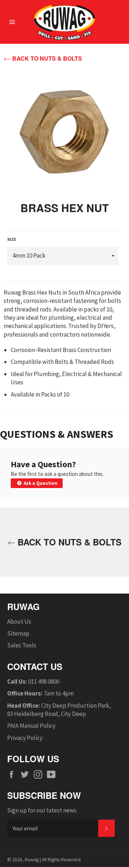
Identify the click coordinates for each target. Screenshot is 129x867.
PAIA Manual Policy (31, 726)
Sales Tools (21, 645)
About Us (19, 621)
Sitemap (18, 633)
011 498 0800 (43, 681)
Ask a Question (40, 483)
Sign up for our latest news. (42, 810)
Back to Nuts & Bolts (46, 58)
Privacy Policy (25, 738)
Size (11, 239)
